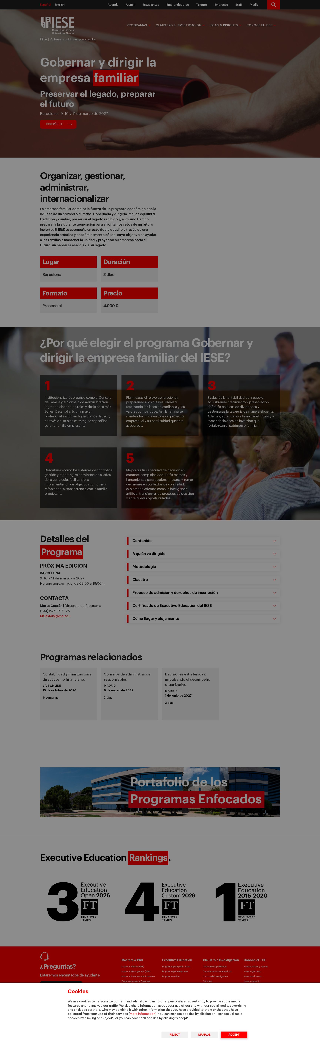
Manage (204, 1034)
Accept (234, 1034)
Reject (175, 1034)
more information (142, 1013)
